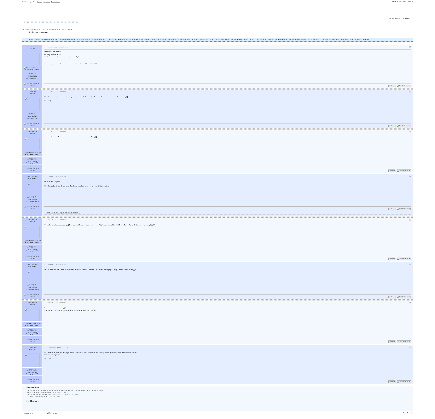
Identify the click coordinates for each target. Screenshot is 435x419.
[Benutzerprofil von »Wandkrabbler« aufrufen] (32, 59)
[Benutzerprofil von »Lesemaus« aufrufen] (32, 104)
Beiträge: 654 (32, 73)
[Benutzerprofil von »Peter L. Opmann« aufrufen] (32, 188)
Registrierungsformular (241, 39)
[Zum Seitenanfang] (404, 86)
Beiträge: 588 (32, 113)
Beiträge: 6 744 (32, 196)
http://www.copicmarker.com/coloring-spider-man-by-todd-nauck (65, 57)
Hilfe (119, 39)
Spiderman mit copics (38, 32)
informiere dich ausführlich (276, 39)
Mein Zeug (47, 101)
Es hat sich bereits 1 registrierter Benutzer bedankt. (63, 213)
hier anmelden (364, 39)
